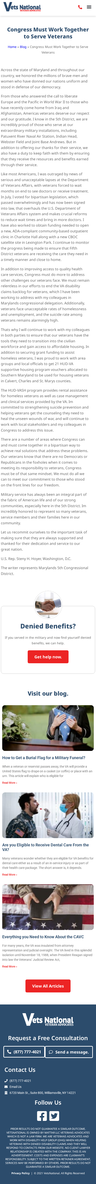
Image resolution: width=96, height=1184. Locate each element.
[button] (89, 7)
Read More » (9, 782)
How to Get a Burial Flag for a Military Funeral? (43, 757)
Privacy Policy (20, 1173)
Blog (23, 47)
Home (12, 47)
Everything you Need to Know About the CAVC (43, 936)
